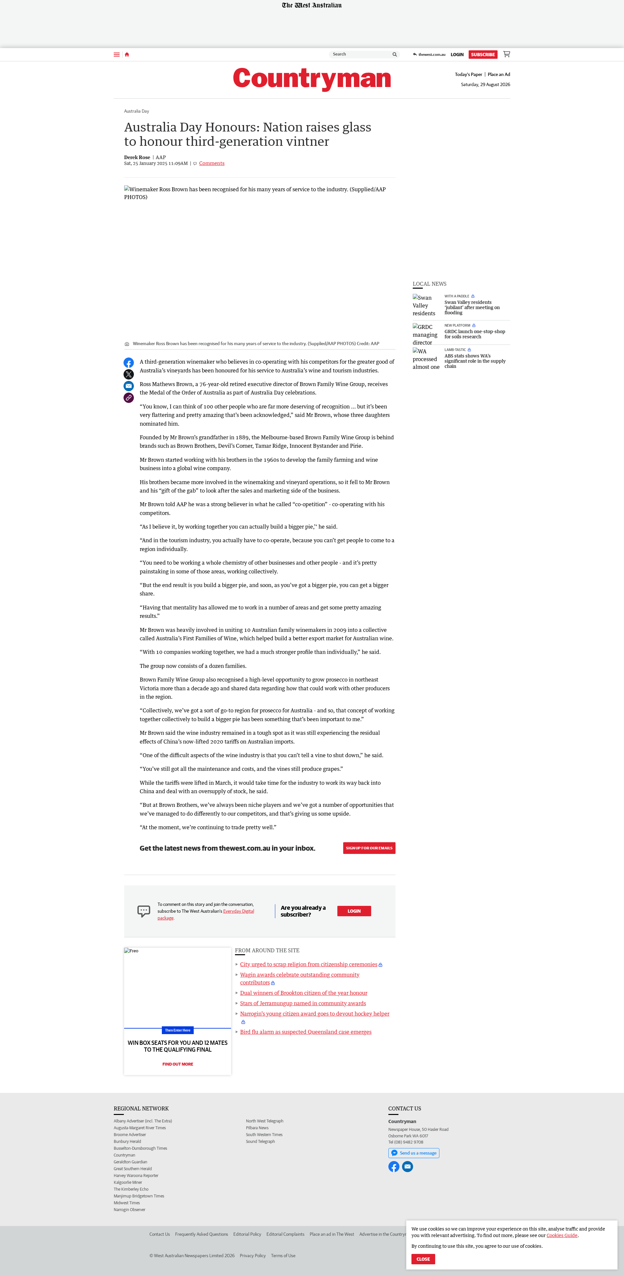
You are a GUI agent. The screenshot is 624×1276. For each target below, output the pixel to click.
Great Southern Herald (133, 1168)
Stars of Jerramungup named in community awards (303, 1003)
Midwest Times (127, 1202)
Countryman (124, 1155)
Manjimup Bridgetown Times (139, 1196)
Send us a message (418, 1153)
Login (457, 54)
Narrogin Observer (129, 1209)
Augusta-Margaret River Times (140, 1127)
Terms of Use (283, 1255)
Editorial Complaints (285, 1234)
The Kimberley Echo (131, 1189)
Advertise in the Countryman (386, 1234)
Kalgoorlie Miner (128, 1182)
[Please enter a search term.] (395, 54)
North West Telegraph (264, 1121)
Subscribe (483, 54)
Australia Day (136, 111)
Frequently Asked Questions (201, 1234)
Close (423, 1259)
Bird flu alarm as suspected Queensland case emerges (305, 1032)
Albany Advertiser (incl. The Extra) (143, 1121)
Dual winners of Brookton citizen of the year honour (303, 993)
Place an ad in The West (332, 1234)
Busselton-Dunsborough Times (140, 1148)
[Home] (127, 54)
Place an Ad (499, 74)
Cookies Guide (562, 1235)
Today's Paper (468, 74)
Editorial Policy (247, 1234)
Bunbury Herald (127, 1141)
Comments (212, 163)
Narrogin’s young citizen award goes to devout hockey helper (314, 1013)
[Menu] (117, 54)
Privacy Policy (253, 1255)
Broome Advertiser (130, 1134)
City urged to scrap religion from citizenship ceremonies (308, 964)
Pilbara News (257, 1127)
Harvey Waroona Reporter (136, 1175)
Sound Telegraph (260, 1141)
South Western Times (264, 1134)
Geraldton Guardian (130, 1161)
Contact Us (160, 1234)
